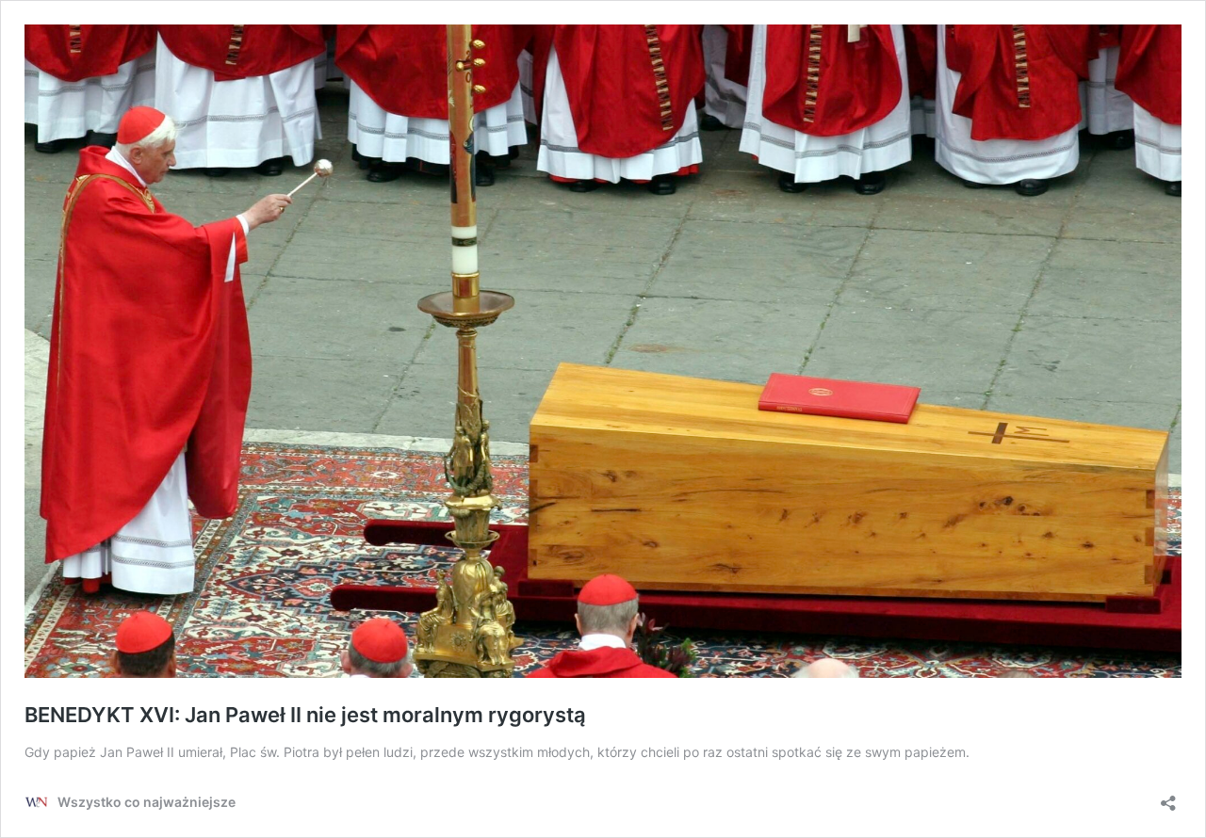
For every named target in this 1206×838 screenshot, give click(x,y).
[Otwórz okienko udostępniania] (1168, 797)
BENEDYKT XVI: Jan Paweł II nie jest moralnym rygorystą (305, 714)
